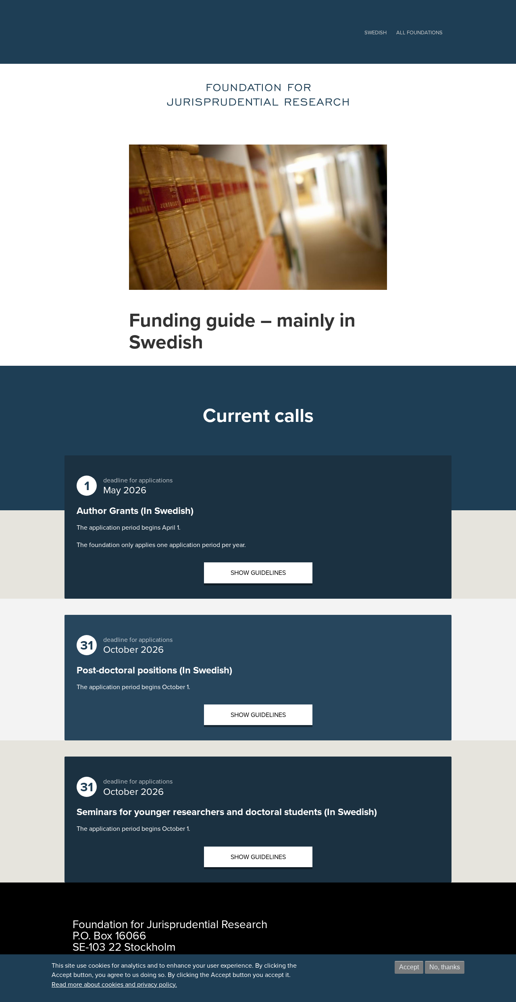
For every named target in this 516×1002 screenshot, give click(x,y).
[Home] (258, 94)
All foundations (419, 32)
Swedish (375, 32)
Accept (409, 967)
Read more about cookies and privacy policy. (114, 984)
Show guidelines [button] (258, 572)
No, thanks (444, 967)
